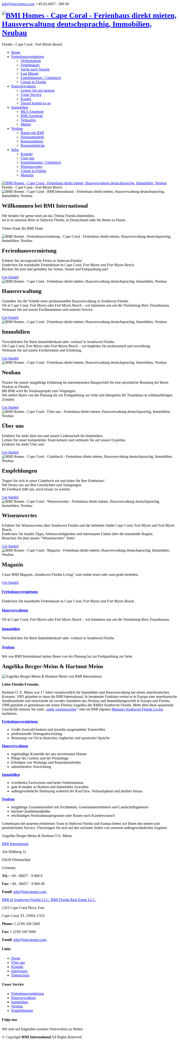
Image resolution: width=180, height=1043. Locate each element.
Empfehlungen (22, 1010)
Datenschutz (20, 975)
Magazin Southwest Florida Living (137, 709)
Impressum (19, 971)
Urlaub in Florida (33, 82)
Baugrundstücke (33, 145)
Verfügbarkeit (31, 61)
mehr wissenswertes (61, 709)
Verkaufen (28, 120)
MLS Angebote (32, 112)
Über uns (27, 158)
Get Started (10, 277)
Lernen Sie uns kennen (38, 90)
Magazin (27, 175)
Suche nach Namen (35, 69)
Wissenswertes (31, 167)
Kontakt (27, 154)
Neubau (8, 647)
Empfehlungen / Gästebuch (41, 78)
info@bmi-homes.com (18, 4)
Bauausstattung (32, 141)
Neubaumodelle (32, 137)
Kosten (26, 99)
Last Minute (29, 73)
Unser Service (31, 95)
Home (15, 52)
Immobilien (11, 629)
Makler (26, 124)
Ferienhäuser (30, 65)
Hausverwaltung (15, 610)
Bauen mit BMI (32, 133)
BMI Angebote (32, 116)
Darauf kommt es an (36, 103)
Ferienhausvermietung (20, 592)
